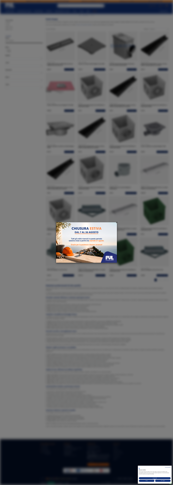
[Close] (117, 222)
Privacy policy (168, 467)
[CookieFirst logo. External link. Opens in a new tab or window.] (139, 468)
